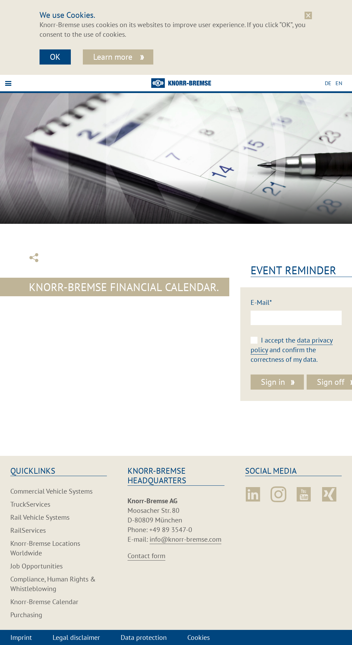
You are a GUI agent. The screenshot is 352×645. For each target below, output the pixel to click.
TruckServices (30, 504)
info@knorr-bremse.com (185, 539)
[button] (330, 83)
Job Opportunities (36, 566)
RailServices (28, 530)
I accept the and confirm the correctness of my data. (292, 350)
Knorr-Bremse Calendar (44, 601)
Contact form (146, 555)
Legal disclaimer (76, 637)
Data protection (144, 637)
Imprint (21, 637)
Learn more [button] (113, 56)
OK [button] (55, 56)
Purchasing (26, 614)
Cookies (198, 637)
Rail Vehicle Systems (39, 517)
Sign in (273, 382)
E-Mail (261, 302)
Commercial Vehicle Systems (51, 491)
